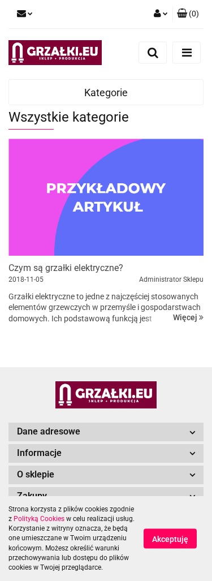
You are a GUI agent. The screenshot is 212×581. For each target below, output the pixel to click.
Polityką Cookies (39, 519)
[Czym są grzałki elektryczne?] (106, 197)
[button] (188, 14)
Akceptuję (170, 539)
